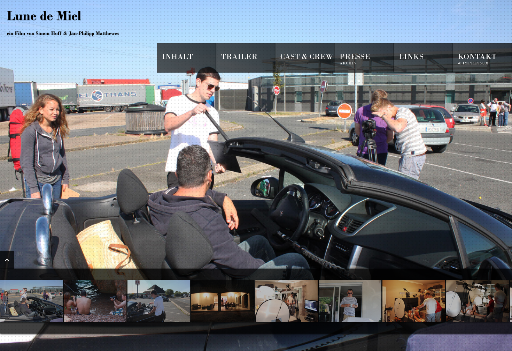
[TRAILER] (245, 58)
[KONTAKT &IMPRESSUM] (482, 58)
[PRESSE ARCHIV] (364, 58)
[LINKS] (423, 58)
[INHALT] (186, 58)
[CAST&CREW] (304, 58)
